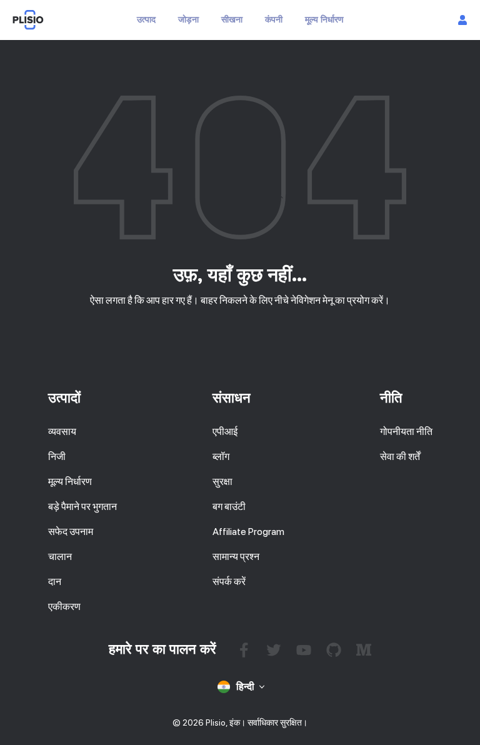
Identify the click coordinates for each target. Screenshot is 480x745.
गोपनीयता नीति (406, 432)
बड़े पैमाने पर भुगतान (82, 506)
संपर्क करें (229, 582)
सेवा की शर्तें (400, 456)
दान (54, 582)
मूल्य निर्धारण (70, 482)
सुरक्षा (222, 482)
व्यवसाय (62, 432)
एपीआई (225, 432)
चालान (60, 556)
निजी (57, 456)
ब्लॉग (220, 456)
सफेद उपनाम (70, 532)
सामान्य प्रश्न (235, 556)
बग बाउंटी (229, 506)
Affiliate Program (248, 532)
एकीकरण (64, 606)
